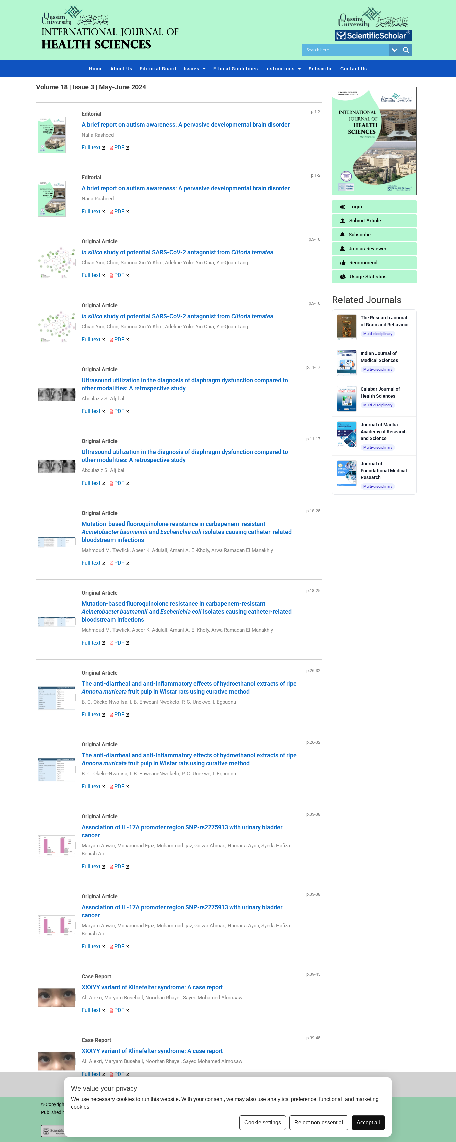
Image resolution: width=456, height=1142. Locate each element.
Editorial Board (158, 68)
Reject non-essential (318, 1122)
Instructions (280, 68)
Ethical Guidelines (235, 68)
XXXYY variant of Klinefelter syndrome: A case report (152, 987)
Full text (92, 147)
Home (96, 68)
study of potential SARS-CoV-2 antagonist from (177, 252)
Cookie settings (262, 1122)
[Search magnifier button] (406, 50)
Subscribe (321, 68)
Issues (191, 68)
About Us (121, 68)
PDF (120, 147)
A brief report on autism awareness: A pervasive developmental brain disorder (186, 124)
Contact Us (353, 68)
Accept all (368, 1122)
